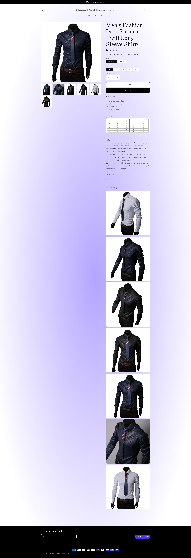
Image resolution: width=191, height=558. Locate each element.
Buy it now (128, 90)
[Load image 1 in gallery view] (46, 89)
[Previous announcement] (41, 2)
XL (136, 69)
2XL (109, 69)
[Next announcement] (149, 2)
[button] (43, 10)
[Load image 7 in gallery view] (46, 101)
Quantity (108, 73)
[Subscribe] (74, 536)
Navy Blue (111, 61)
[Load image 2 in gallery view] (58, 89)
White (122, 61)
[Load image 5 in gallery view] (83, 89)
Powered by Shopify (66, 553)
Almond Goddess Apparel (53, 553)
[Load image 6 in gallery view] (95, 89)
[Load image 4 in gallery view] (70, 89)
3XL (117, 69)
